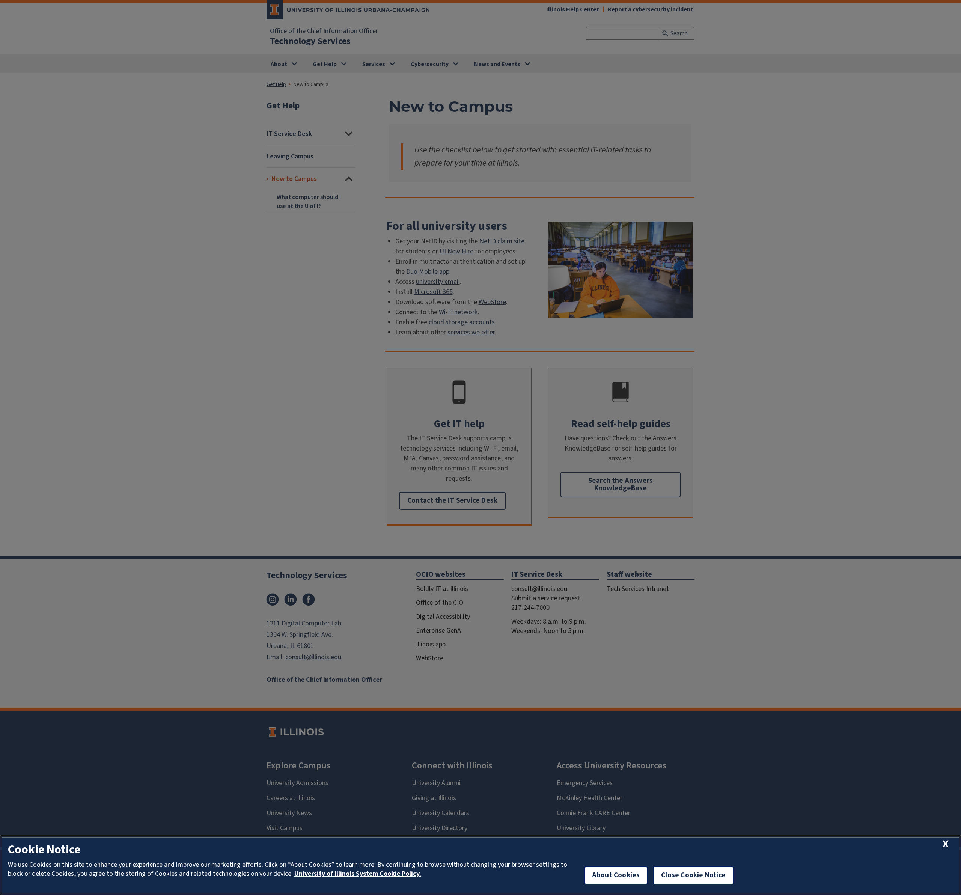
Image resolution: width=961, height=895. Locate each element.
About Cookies (616, 875)
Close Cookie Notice (693, 875)
